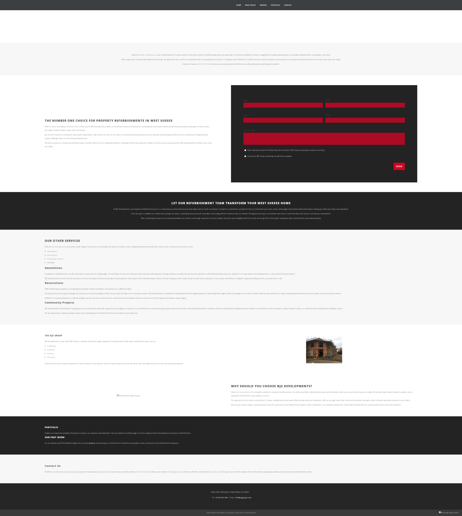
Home (220, 29)
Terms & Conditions (250, 513)
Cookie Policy (239, 513)
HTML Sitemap (211, 513)
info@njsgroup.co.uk (243, 497)
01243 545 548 (204, 64)
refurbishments (72, 126)
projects (92, 443)
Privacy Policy (230, 513)
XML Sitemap (221, 513)
